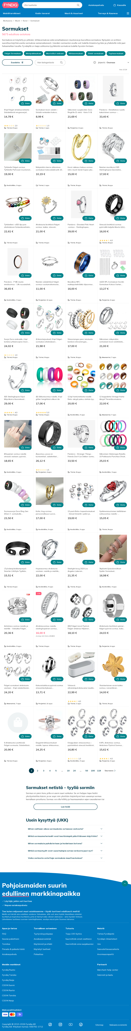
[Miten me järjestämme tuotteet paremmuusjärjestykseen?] (94, 62)
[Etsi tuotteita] (78, 5)
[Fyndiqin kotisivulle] (10, 5)
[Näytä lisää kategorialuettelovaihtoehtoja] (128, 13)
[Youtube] (71, 1024)
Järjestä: (102, 62)
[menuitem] (12, 13)
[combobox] (52, 5)
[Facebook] (81, 1024)
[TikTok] (50, 1024)
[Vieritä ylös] (125, 883)
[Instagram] (60, 1024)
